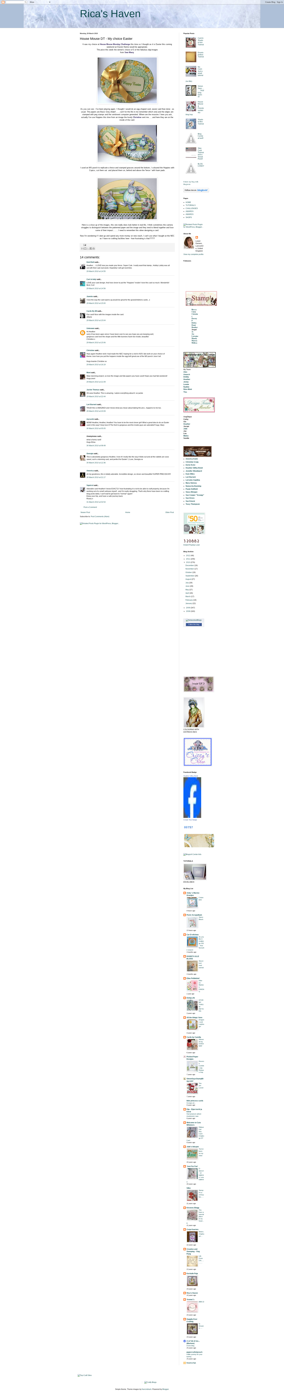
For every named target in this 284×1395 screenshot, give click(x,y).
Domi (194, 325)
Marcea (194, 341)
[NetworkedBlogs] (194, 620)
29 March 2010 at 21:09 (96, 382)
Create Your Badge (190, 820)
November (189, 569)
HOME (188, 202)
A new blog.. (191, 1346)
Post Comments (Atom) (100, 516)
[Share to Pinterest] (93, 248)
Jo (192, 332)
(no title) (189, 81)
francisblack (146, 1389)
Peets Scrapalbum (194, 915)
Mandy (194, 338)
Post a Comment (90, 507)
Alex (185, 372)
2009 (188, 608)
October (188, 572)
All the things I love (194, 1018)
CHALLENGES (192, 208)
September (190, 576)
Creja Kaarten (192, 1229)
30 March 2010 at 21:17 (96, 477)
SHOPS (189, 217)
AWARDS (189, 211)
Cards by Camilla (194, 1037)
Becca (194, 309)
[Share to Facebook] (90, 248)
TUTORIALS (191, 205)
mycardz (90, 419)
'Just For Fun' (192, 1166)
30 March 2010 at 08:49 (96, 446)
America (90, 471)
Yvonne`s (190, 1299)
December (189, 565)
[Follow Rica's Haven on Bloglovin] (196, 191)
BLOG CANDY (201, 165)
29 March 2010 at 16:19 (96, 365)
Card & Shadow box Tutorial (201, 41)
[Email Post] (84, 245)
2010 (188, 562)
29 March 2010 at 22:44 (96, 396)
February (189, 600)
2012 (188, 556)
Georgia (90, 454)
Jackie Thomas (93, 390)
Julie (185, 429)
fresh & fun (191, 1363)
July (187, 583)
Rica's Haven (110, 13)
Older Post (169, 512)
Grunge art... (191, 1103)
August (188, 579)
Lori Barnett (92, 404)
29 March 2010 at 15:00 (96, 303)
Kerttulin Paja (192, 1273)
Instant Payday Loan (191, 545)
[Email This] (82, 248)
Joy (193, 334)
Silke (189, 1188)
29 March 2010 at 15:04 (96, 320)
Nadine (186, 387)
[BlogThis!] (85, 248)
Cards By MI (92, 311)
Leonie (186, 384)
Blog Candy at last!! (200, 136)
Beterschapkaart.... (201, 1234)
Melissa (194, 343)
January (188, 603)
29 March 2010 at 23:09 (96, 411)
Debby (194, 323)
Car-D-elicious (193, 935)
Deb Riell (90, 262)
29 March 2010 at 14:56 (96, 288)
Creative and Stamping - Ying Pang (193, 1251)
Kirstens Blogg (193, 1208)
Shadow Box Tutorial (201, 122)
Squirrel (90, 485)
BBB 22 (201, 1302)
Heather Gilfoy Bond (190, 776)
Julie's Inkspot (193, 1147)
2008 (188, 611)
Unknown (90, 328)
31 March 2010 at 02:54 (96, 502)
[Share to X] (88, 248)
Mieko (185, 436)
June (187, 586)
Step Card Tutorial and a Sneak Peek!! (201, 153)
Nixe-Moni (187, 389)
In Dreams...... (201, 1326)
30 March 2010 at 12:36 (96, 463)
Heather (195, 327)
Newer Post (85, 512)
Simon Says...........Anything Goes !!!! (201, 91)
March (188, 596)
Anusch (186, 374)
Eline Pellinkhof (193, 978)
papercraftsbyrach (194, 1352)
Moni (89, 373)
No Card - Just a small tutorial (200, 71)
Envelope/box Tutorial (201, 55)
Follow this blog (193, 624)
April (187, 593)
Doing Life (191, 998)
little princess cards (195, 1101)
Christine (90, 350)
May (187, 590)
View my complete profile (193, 254)
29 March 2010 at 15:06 (96, 343)
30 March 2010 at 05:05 (96, 428)
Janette (90, 296)
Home (127, 512)
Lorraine (195, 336)
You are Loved (201, 1085)
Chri (193, 312)
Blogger (165, 1389)
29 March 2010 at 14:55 (96, 271)
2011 (188, 559)
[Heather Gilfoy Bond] (192, 817)
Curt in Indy (91, 279)
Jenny (186, 382)
